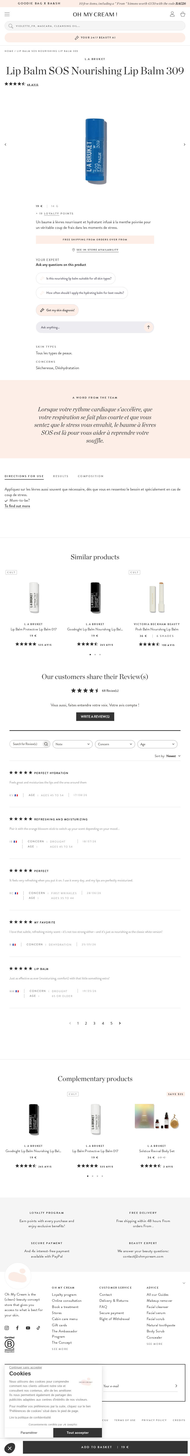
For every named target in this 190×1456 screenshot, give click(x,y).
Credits (179, 1420)
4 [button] (102, 1176)
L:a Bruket (95, 59)
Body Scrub (156, 1331)
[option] (95, 240)
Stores (57, 1312)
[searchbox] (26, 744)
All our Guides (157, 1294)
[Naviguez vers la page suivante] (120, 1023)
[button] (9, 1448)
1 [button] (90, 654)
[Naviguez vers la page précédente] (70, 1023)
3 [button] (100, 654)
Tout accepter (78, 1432)
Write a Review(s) (95, 716)
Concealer (154, 1337)
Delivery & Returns (114, 1300)
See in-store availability (98, 250)
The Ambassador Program (64, 1334)
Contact (105, 1294)
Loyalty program (64, 1294)
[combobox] (73, 744)
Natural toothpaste (161, 1325)
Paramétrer (29, 1432)
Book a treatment (65, 1306)
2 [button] (95, 654)
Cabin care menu (65, 1318)
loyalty (51, 213)
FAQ (103, 1306)
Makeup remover (159, 1300)
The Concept (62, 1342)
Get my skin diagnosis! (60, 310)
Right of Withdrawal (114, 1318)
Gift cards (59, 1325)
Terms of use (125, 1420)
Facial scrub (156, 1318)
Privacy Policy (154, 1420)
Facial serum (156, 1312)
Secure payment (111, 1312)
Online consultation (67, 1300)
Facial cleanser (157, 1306)
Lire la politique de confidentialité (30, 1417)
